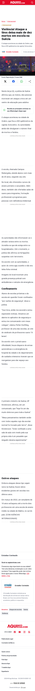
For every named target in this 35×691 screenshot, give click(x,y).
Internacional (11, 21)
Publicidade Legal (7, 639)
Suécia (26, 609)
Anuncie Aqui (6, 663)
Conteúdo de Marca (8, 643)
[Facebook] (14, 632)
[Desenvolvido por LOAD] (23, 687)
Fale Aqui (4, 659)
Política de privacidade (9, 655)
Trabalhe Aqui (6, 667)
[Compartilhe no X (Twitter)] (5, 81)
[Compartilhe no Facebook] (13, 81)
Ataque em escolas (15, 609)
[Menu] (4, 2)
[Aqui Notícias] (17, 2)
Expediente (5, 671)
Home (3, 21)
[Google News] (29, 632)
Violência (5, 613)
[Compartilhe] (29, 81)
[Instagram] (24, 632)
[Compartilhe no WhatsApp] (21, 81)
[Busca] (32, 2)
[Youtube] (19, 632)
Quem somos (6, 651)
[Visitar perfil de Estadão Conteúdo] (8, 586)
